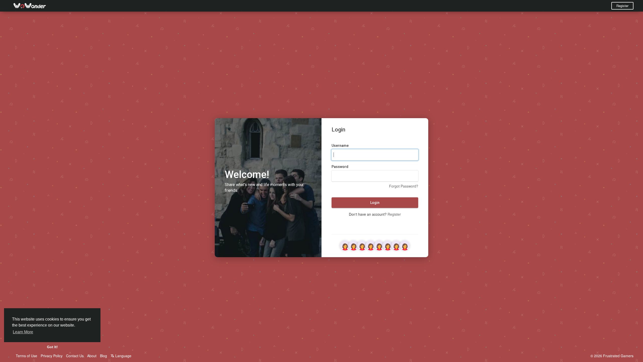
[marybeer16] (362, 244)
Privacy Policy (52, 355)
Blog (103, 355)
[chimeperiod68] (354, 244)
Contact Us (75, 355)
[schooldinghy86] (396, 244)
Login (375, 203)
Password (340, 167)
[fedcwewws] (371, 244)
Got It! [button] (52, 347)
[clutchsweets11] (405, 244)
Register (622, 5)
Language (122, 355)
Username (340, 146)
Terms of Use (26, 355)
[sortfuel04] (345, 244)
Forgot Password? (403, 186)
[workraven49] (379, 244)
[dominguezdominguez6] (388, 244)
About (91, 355)
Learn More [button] (23, 332)
